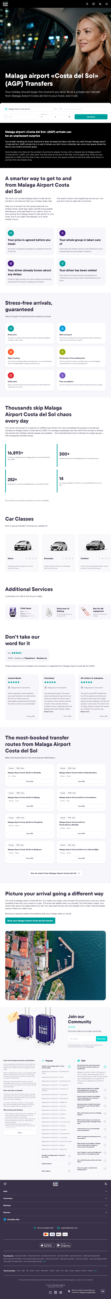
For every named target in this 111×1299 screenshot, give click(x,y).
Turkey (18, 1270)
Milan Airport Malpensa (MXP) (98, 1259)
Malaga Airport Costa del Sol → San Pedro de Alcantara (55, 1089)
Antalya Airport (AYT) (34, 1256)
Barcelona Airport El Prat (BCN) (12, 1259)
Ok (103, 1291)
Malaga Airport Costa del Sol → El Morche (54, 1110)
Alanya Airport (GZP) (21, 1256)
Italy (27, 1270)
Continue (91, 117)
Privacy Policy (90, 1047)
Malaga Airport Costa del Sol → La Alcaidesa (54, 1137)
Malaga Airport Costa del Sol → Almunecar (54, 1106)
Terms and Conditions (58, 1285)
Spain (23, 1270)
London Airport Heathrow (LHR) (32, 1261)
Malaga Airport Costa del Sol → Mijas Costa (54, 1149)
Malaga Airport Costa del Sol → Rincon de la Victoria (57, 1141)
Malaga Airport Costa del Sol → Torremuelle (54, 1094)
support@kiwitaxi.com (69, 1228)
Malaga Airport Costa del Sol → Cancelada (54, 1129)
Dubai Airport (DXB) (62, 1256)
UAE (62, 1270)
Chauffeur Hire (13, 1219)
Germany (83, 1270)
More (44, 1261)
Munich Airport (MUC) (82, 1259)
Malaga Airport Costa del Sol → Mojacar (53, 1145)
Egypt (66, 1270)
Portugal (90, 1270)
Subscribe (101, 1039)
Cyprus (58, 1270)
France (38, 1270)
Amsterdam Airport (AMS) (67, 1259)
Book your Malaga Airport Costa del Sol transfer (30, 920)
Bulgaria (77, 1270)
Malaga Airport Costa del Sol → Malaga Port (54, 1102)
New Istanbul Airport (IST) (48, 1256)
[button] (55, 109)
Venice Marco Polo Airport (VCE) (12, 1261)
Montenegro (44, 1270)
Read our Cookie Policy (87, 1292)
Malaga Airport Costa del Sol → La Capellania (55, 1085)
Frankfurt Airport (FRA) (52, 1259)
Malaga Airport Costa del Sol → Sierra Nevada (55, 1098)
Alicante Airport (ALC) (75, 1256)
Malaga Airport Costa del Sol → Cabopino (54, 1114)
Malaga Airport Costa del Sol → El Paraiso (54, 1126)
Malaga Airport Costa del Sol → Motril (53, 1077)
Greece (32, 1270)
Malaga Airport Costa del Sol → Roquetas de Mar (56, 1133)
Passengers (44, 114)
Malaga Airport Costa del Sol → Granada (53, 1118)
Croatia (71, 1270)
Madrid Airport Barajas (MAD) (91, 1256)
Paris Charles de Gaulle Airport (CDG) (33, 1259)
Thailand (51, 1270)
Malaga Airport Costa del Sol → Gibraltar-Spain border (55, 1072)
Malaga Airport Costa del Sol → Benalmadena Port (56, 1081)
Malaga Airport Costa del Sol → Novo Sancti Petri (56, 1122)
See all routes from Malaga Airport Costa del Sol (53, 873)
